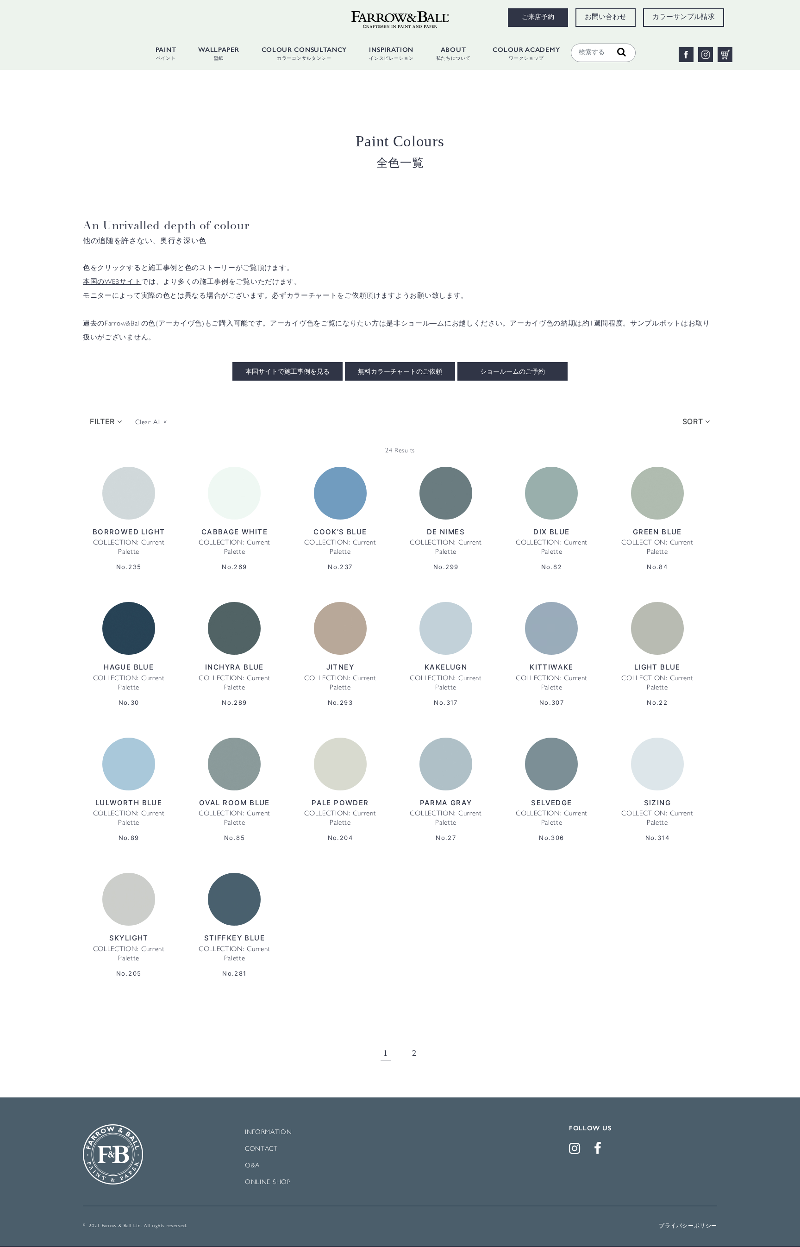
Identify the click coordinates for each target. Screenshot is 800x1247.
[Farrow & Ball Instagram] (576, 1151)
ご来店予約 (538, 17)
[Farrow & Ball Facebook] (599, 1151)
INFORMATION (268, 1132)
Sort (694, 421)
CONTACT (261, 1149)
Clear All (151, 423)
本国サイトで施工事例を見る (287, 372)
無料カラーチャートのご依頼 (400, 372)
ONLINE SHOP (268, 1182)
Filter (103, 421)
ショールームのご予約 (512, 372)
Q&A (252, 1166)
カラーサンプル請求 (683, 17)
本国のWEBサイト (112, 282)
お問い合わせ (605, 17)
